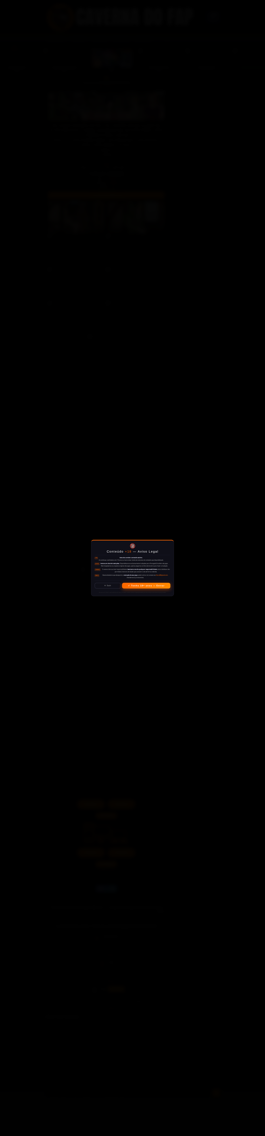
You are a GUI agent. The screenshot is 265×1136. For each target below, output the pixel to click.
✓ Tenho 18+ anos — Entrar (146, 585)
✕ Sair (107, 585)
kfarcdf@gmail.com (162, 575)
